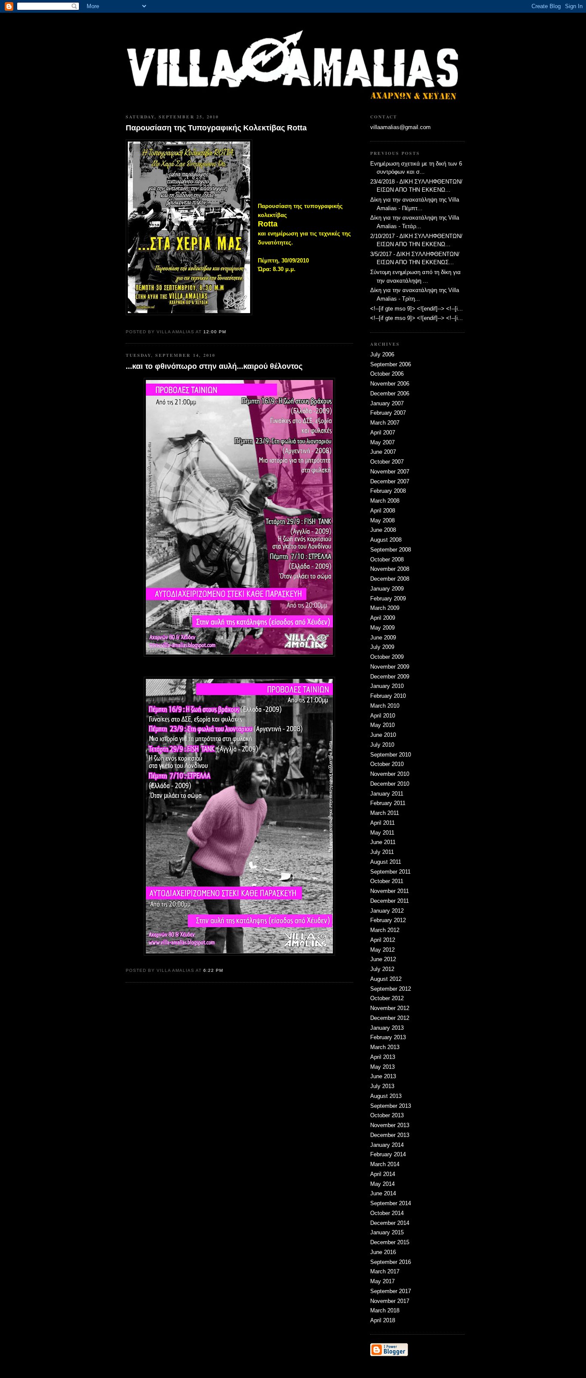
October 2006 (387, 374)
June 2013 (383, 1076)
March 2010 (384, 706)
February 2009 (388, 598)
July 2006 (382, 354)
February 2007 (388, 413)
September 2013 (390, 1106)
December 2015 (389, 1242)
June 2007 (383, 452)
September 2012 (390, 989)
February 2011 (387, 803)
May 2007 (382, 442)
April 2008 (382, 510)
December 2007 (389, 481)
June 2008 (383, 530)
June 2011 (383, 842)
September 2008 (390, 549)
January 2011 (386, 793)
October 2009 (387, 657)
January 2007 (387, 403)
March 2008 (384, 501)
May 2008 (382, 520)
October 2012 (387, 998)
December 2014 (389, 1223)
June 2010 (383, 735)
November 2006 (389, 383)
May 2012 (382, 950)
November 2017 (389, 1301)
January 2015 (387, 1232)
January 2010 (387, 686)
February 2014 (388, 1154)
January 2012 (387, 911)
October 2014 (387, 1213)
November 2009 (389, 666)
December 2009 (389, 676)
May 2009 (382, 627)
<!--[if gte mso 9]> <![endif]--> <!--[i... (416, 308)
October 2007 (387, 461)
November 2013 (389, 1125)
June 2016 (383, 1252)
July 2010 (382, 745)
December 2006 (389, 393)
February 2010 (388, 696)
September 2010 (390, 754)
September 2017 (390, 1291)
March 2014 (384, 1164)
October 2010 (387, 764)
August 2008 (386, 540)
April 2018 (382, 1320)
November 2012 (389, 1008)
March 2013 (384, 1047)
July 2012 (382, 969)
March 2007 (384, 422)
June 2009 (383, 637)
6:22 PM (213, 970)
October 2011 (386, 881)
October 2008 (387, 559)
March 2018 (384, 1310)
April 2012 (382, 940)
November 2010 (389, 774)
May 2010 (382, 725)
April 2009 (382, 618)
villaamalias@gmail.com (400, 127)
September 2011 (390, 871)
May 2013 (382, 1067)
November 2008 (389, 569)
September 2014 (390, 1203)
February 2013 (388, 1037)
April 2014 (382, 1174)
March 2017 (384, 1271)
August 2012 (386, 979)
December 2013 (389, 1135)
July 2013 (382, 1086)
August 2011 (385, 862)
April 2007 (382, 432)
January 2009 (387, 588)
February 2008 (388, 491)
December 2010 (389, 784)
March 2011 (384, 813)
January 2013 (387, 1028)
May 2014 (382, 1184)
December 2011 (389, 901)
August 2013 (386, 1096)
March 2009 (384, 608)
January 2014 (387, 1145)
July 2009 (382, 647)
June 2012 (383, 959)
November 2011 (389, 891)
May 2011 (382, 832)
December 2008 (389, 579)
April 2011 (382, 823)
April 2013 (382, 1057)
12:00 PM (214, 331)
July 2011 (382, 852)
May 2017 (382, 1281)
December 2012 (389, 1018)
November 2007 (389, 471)
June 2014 (383, 1193)
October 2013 (387, 1115)
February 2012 (388, 920)
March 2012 (384, 930)
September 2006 (390, 364)
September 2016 (390, 1262)
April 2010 (382, 715)
